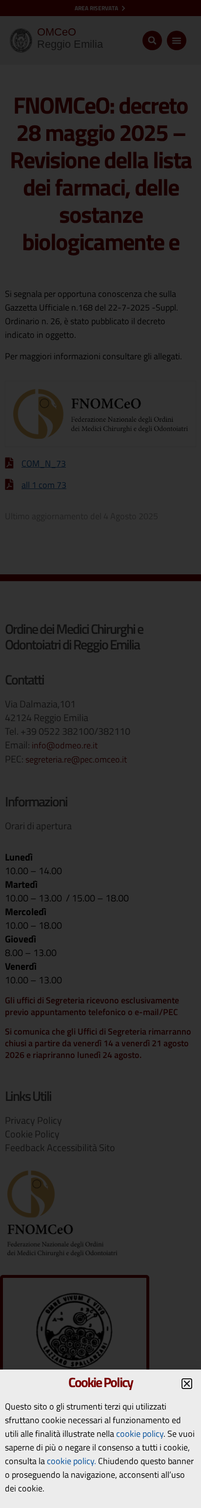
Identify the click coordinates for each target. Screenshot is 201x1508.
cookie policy (139, 1433)
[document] (100, 754)
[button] (186, 1383)
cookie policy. (71, 1461)
